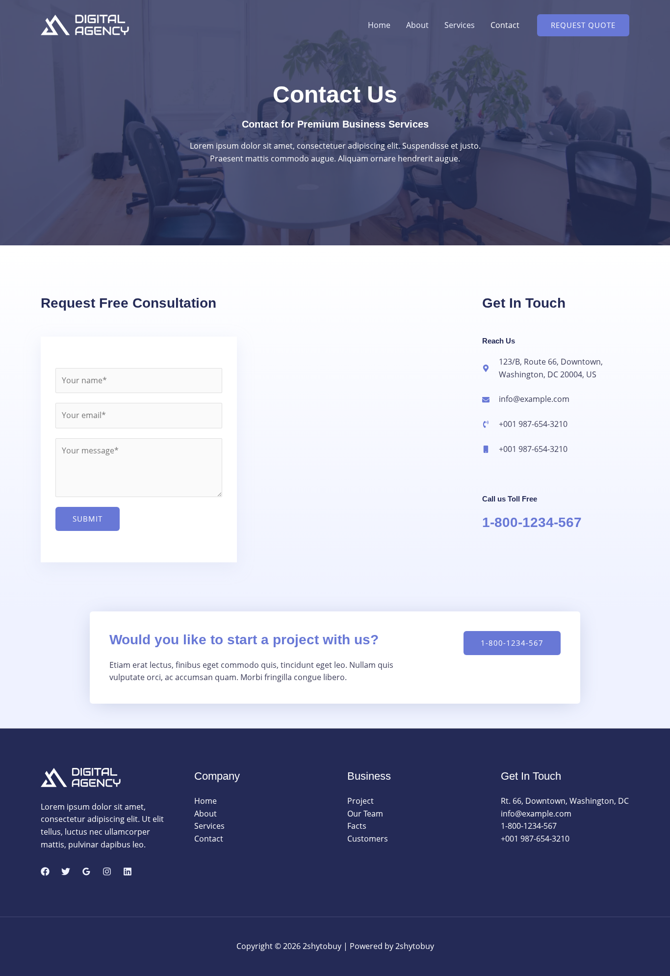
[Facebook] (45, 871)
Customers (367, 838)
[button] (583, 25)
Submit (88, 519)
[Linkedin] (127, 871)
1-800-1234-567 (532, 522)
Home (379, 25)
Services (459, 25)
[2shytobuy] (85, 24)
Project (360, 800)
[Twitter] (65, 871)
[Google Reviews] (86, 871)
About (417, 25)
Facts (356, 825)
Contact (504, 25)
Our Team (365, 813)
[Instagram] (107, 871)
